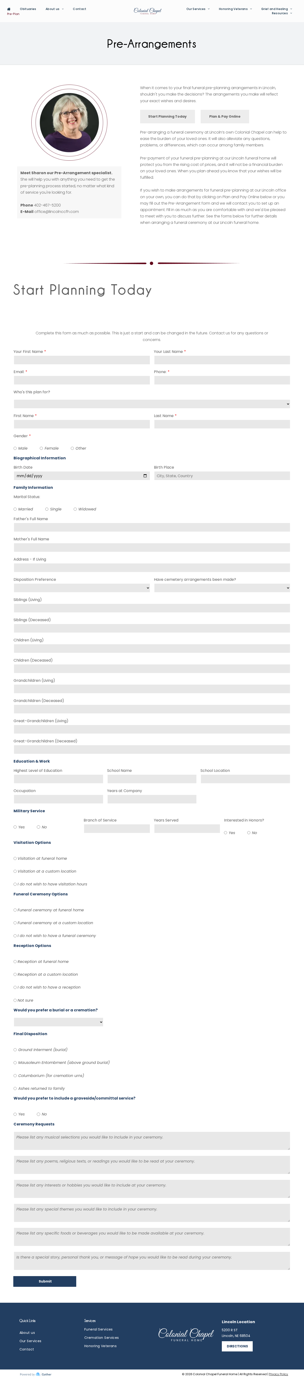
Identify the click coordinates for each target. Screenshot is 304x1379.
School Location (215, 770)
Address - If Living (30, 559)
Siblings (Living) (28, 599)
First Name (24, 415)
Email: (19, 372)
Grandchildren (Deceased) (39, 700)
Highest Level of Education (38, 770)
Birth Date (23, 467)
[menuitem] (10, 9)
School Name (119, 770)
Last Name (164, 415)
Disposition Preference (35, 579)
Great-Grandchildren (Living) (41, 721)
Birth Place (164, 467)
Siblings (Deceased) (32, 620)
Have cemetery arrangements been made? (195, 579)
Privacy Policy (278, 1374)
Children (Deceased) (33, 660)
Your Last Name (168, 351)
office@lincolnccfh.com (56, 211)
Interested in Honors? (244, 820)
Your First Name (28, 351)
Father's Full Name (31, 519)
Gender (21, 436)
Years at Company (124, 790)
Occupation (25, 790)
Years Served (166, 820)
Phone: (160, 372)
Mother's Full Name (31, 539)
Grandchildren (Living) (34, 680)
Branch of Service (100, 820)
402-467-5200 (47, 205)
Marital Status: (27, 497)
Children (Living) (29, 640)
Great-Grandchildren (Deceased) (45, 741)
